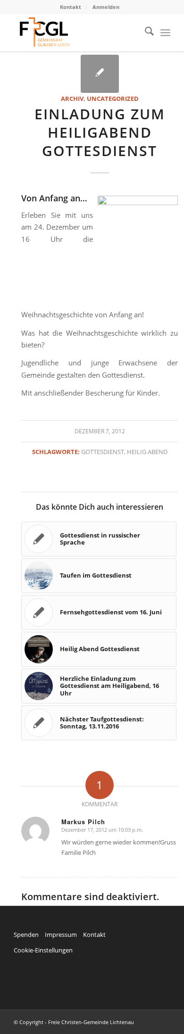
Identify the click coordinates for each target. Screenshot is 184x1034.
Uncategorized (113, 98)
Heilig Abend (147, 451)
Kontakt (70, 6)
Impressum (61, 934)
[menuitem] (70, 7)
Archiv (72, 98)
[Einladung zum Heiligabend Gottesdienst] (100, 74)
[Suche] (144, 32)
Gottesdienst (102, 451)
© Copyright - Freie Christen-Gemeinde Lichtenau (74, 1022)
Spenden (26, 934)
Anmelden (105, 6)
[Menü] (165, 32)
